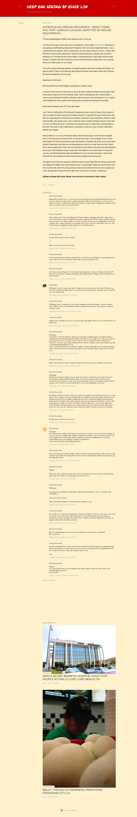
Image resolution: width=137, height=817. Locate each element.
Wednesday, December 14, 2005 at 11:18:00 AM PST (64, 366)
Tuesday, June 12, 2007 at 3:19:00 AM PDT (62, 505)
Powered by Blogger (70, 810)
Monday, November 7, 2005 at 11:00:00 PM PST (64, 325)
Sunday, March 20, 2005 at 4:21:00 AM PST (62, 228)
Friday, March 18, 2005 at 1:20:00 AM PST (62, 208)
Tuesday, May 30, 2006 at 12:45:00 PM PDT (62, 422)
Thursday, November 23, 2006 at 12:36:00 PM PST (64, 460)
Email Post (51, 185)
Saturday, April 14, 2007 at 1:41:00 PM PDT (62, 479)
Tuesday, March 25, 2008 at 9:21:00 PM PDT (63, 537)
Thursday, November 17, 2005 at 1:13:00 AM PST (64, 353)
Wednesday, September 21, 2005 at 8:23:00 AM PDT (65, 311)
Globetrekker (99, 45)
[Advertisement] (79, 602)
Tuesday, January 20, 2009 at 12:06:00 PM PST (64, 575)
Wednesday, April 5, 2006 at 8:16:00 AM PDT (63, 386)
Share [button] (21, 23)
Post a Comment (49, 580)
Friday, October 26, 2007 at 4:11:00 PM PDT (62, 523)
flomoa (51, 428)
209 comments (52, 797)
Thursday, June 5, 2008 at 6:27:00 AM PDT (62, 557)
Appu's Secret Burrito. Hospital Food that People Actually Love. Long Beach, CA (75, 677)
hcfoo (51, 285)
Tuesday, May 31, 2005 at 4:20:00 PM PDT (62, 279)
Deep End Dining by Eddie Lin (57, 6)
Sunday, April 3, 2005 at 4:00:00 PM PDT (62, 248)
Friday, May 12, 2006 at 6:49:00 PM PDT (61, 410)
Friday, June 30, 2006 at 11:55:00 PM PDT (62, 444)
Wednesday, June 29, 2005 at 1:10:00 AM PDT (63, 295)
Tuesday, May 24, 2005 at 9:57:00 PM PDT (62, 262)
